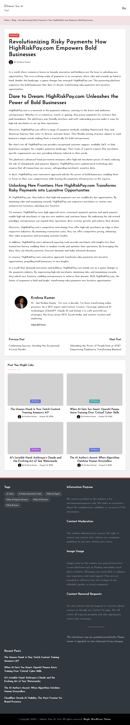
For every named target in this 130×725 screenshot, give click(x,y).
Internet (14, 35)
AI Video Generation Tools (30, 494)
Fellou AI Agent (53, 494)
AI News (35, 401)
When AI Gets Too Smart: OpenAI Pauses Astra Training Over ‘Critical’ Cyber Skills (30, 669)
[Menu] (124, 8)
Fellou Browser (12, 505)
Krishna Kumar (43, 298)
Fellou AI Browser (41, 500)
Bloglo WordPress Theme (97, 719)
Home (6, 20)
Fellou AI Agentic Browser (17, 500)
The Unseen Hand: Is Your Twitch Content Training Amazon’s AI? (31, 659)
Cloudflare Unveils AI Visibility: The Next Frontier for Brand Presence (33, 700)
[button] (38, 325)
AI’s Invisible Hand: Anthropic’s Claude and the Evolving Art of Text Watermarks (29, 680)
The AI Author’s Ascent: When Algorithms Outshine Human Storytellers (32, 690)
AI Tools (9, 494)
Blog (14, 20)
